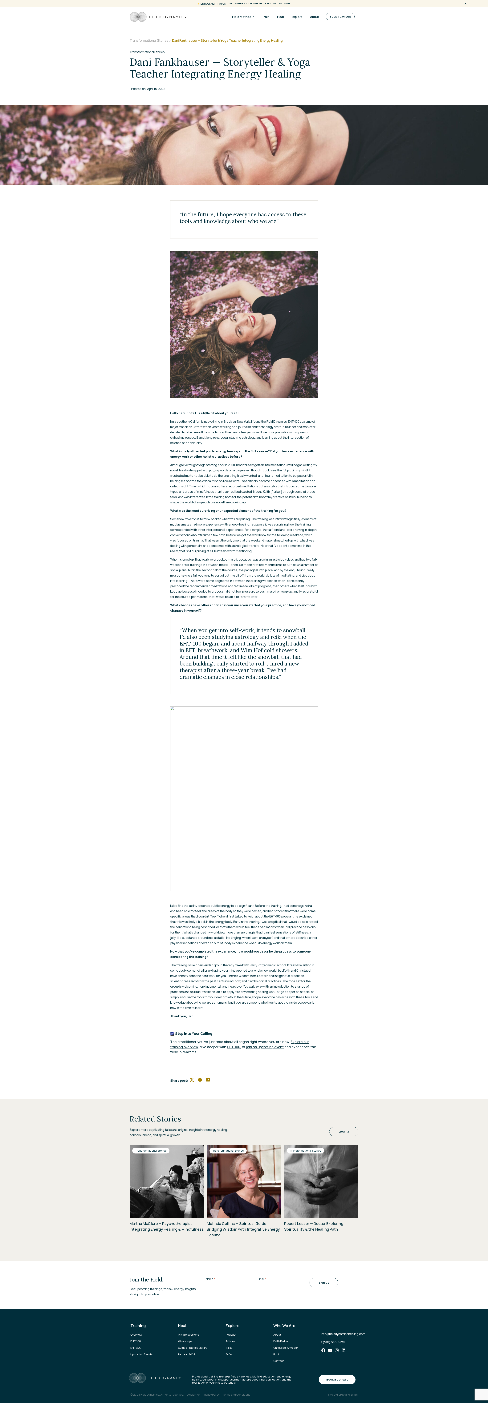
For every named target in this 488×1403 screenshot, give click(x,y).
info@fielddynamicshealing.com (343, 1334)
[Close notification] (465, 3)
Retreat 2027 (186, 1354)
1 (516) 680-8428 (333, 1342)
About (314, 17)
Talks (229, 1347)
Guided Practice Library (192, 1347)
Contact (278, 1361)
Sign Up (324, 1283)
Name (210, 1279)
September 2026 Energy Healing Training (259, 3)
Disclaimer (193, 1394)
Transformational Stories (151, 1150)
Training (138, 1325)
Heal (280, 17)
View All (344, 1131)
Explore (297, 17)
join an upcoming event (265, 1047)
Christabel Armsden (286, 1347)
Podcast (231, 1334)
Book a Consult (340, 16)
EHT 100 (135, 1341)
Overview (136, 1334)
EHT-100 (293, 421)
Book (276, 1354)
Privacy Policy (211, 1394)
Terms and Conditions (236, 1394)
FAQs (229, 1354)
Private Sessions (188, 1334)
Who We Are (284, 1325)
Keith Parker (280, 1341)
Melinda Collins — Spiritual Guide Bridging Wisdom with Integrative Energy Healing (243, 1229)
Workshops (185, 1341)
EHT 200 (135, 1347)
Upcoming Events (141, 1354)
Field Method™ (243, 17)
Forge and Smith (347, 1394)
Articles (230, 1341)
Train (266, 17)
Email (262, 1279)
